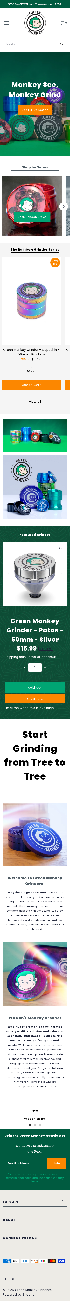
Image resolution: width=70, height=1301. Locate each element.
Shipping (11, 657)
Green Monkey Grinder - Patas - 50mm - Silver (35, 630)
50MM (31, 371)
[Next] (63, 206)
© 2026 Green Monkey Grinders (27, 1290)
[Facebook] (5, 1279)
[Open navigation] (6, 23)
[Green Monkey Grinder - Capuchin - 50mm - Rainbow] (31, 301)
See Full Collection (35, 109)
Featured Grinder (34, 534)
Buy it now (35, 699)
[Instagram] (12, 1279)
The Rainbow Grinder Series (35, 249)
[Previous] (9, 574)
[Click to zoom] (61, 548)
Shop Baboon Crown (32, 217)
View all (35, 401)
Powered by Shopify (19, 1295)
